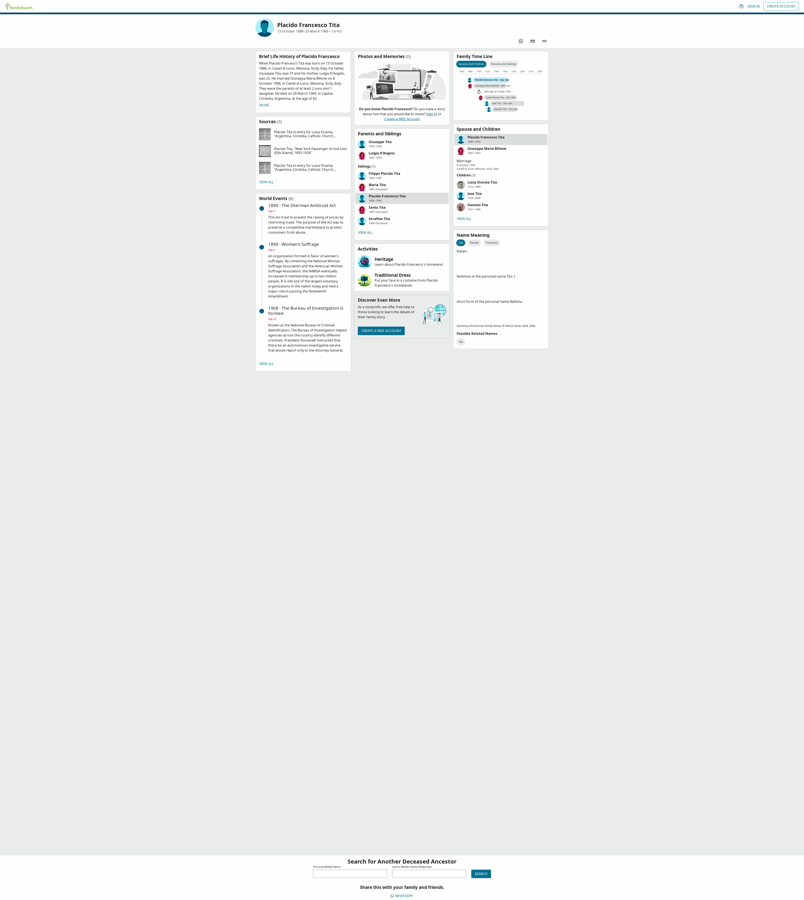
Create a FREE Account (402, 119)
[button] (303, 134)
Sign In (753, 6)
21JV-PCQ (336, 31)
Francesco (492, 242)
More (264, 105)
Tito (461, 342)
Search (481, 874)
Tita (461, 242)
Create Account (781, 6)
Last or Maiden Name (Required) (412, 867)
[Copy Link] (544, 41)
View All (266, 182)
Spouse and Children (471, 64)
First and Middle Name (326, 867)
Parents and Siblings (503, 64)
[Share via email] (532, 41)
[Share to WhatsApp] (521, 41)
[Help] (741, 6)
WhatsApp (404, 896)
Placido (474, 242)
